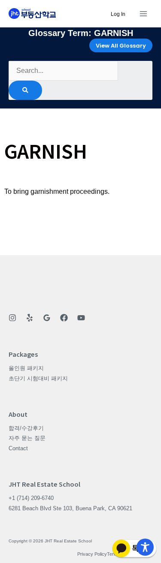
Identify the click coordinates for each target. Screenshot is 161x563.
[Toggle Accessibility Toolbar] (145, 547)
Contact (18, 448)
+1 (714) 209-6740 (31, 498)
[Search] (25, 90)
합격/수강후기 (26, 428)
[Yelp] (29, 318)
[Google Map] (47, 318)
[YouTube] (81, 318)
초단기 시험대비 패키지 (38, 378)
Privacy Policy (92, 554)
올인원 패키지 (26, 368)
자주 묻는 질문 (27, 438)
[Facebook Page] (64, 318)
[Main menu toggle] (143, 13)
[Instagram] (12, 318)
